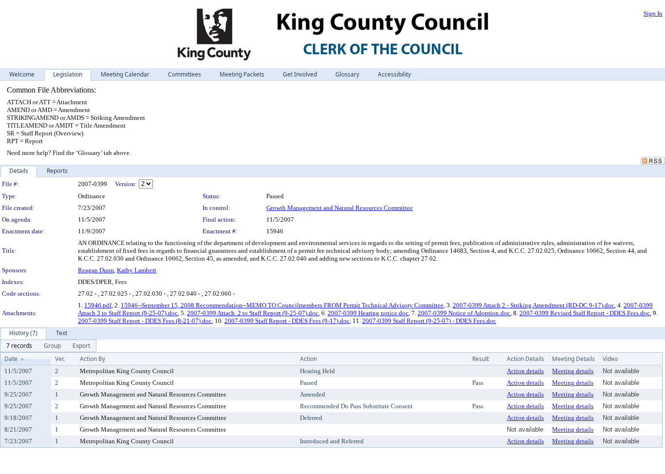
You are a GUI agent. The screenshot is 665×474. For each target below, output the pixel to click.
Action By (92, 359)
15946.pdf (97, 305)
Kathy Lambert (136, 270)
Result (480, 359)
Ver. (60, 359)
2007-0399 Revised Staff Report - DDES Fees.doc (584, 313)
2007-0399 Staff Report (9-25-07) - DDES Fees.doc (429, 320)
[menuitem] (19, 346)
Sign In (653, 13)
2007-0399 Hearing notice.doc (368, 313)
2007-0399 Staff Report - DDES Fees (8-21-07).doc (145, 320)
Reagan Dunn (96, 270)
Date (11, 359)
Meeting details (572, 371)
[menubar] (48, 346)
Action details (525, 371)
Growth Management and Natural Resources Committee (339, 207)
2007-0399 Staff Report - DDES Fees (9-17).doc (287, 320)
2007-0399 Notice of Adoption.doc (464, 313)
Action (308, 359)
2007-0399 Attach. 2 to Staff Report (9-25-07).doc (252, 313)
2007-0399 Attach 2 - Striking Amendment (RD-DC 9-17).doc (533, 305)
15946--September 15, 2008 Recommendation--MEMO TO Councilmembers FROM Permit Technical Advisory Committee (282, 305)
